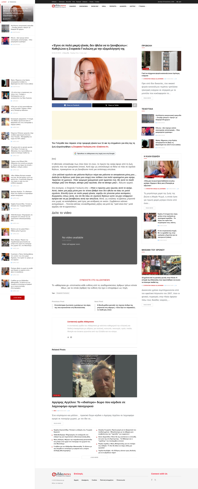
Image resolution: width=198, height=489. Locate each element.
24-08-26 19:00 (169, 285)
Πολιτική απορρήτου (106, 480)
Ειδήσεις (54, 1)
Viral (73, 1)
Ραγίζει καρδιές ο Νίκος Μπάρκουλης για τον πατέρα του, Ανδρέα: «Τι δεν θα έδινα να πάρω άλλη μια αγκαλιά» (116, 446)
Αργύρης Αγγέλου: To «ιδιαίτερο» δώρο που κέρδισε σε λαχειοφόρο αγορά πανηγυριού (22, 193)
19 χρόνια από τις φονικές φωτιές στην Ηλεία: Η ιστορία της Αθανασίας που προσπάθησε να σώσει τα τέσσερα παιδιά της (161, 280)
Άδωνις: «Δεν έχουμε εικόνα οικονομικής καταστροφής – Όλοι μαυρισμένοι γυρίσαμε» (21, 39)
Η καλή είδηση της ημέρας (155, 176)
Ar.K (55, 410)
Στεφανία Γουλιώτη (63, 293)
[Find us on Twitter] (155, 479)
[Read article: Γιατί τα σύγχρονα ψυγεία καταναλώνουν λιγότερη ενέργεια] (161, 61)
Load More (17, 297)
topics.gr (60, 483)
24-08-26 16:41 (62, 410)
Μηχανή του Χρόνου (150, 273)
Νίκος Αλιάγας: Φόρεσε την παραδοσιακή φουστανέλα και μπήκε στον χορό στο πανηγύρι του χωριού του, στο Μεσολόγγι (73, 441)
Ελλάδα (145, 68)
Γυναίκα (97, 1)
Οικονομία (62, 1)
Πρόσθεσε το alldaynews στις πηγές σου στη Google (95, 153)
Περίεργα (78, 1)
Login (179, 1)
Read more (58, 423)
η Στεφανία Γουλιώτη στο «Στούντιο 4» (89, 147)
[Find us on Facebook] (151, 479)
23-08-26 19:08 (163, 225)
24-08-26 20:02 (172, 188)
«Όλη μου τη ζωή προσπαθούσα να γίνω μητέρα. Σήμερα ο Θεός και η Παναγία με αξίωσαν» (21, 108)
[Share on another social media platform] (135, 105)
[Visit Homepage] (59, 6)
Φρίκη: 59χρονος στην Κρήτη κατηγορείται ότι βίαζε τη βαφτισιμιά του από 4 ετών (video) (22, 82)
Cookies (94, 480)
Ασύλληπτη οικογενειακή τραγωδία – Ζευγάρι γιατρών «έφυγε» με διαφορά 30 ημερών (22, 27)
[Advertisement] (17, 62)
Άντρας (92, 1)
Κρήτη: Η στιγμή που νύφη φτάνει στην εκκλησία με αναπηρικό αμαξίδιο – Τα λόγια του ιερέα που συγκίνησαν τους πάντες (167, 218)
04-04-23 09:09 (56, 53)
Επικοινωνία (121, 480)
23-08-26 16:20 (163, 240)
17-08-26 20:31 (169, 78)
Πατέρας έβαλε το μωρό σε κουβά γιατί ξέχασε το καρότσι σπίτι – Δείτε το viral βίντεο (22, 270)
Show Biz (68, 1)
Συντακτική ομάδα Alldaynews (80, 322)
